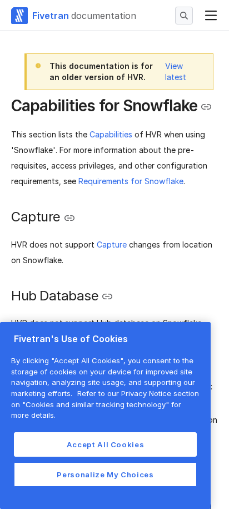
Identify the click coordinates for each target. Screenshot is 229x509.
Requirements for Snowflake (130, 181)
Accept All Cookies (106, 444)
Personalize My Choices (105, 474)
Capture (112, 244)
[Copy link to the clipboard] (206, 107)
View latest (175, 71)
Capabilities (110, 134)
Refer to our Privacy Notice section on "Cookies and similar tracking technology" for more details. (105, 404)
